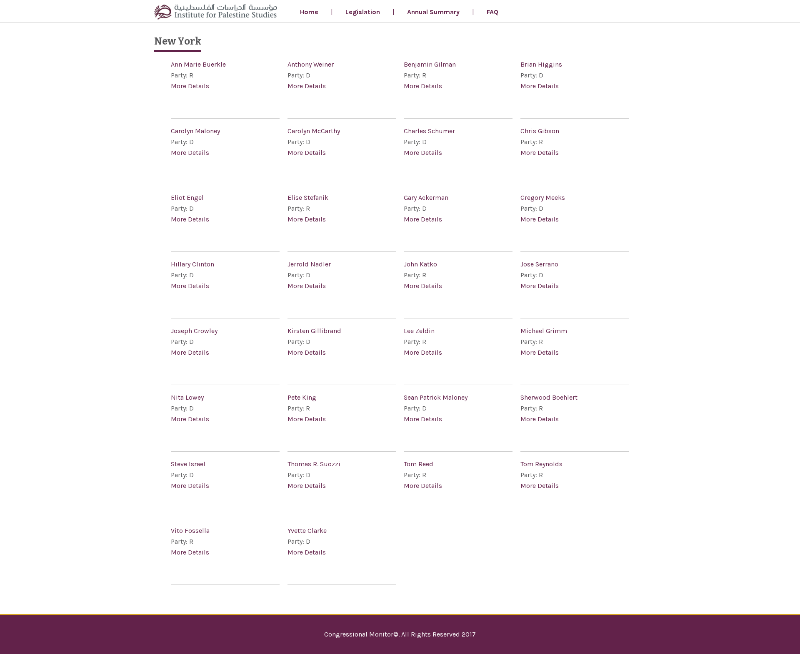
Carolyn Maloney (195, 131)
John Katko (420, 264)
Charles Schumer (429, 131)
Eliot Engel (187, 197)
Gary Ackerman (426, 197)
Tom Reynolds (541, 464)
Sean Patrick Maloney (436, 397)
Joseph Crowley (194, 331)
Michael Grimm (543, 331)
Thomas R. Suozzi (314, 464)
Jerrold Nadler (309, 264)
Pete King (302, 397)
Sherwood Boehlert (549, 397)
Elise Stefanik (308, 197)
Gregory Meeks (542, 197)
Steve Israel (188, 464)
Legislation (362, 12)
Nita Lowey (187, 397)
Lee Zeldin (419, 331)
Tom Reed (418, 464)
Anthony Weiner (311, 64)
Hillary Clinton (192, 264)
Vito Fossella (190, 531)
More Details (190, 86)
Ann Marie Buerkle (198, 64)
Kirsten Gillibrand (314, 331)
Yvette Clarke (307, 531)
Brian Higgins (541, 64)
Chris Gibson (539, 131)
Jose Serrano (539, 264)
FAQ (492, 12)
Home (309, 12)
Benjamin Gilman (430, 64)
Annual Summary (433, 12)
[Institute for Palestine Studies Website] (215, 13)
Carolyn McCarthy (314, 131)
